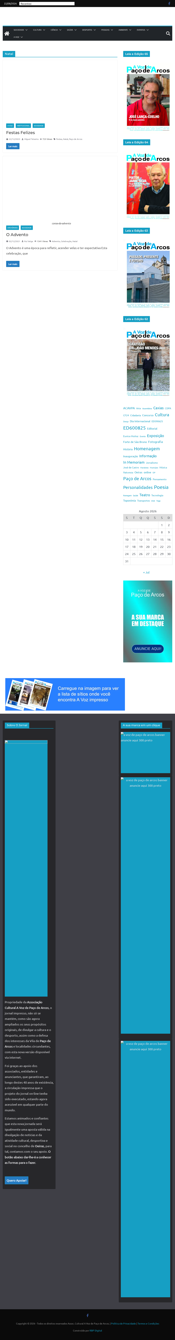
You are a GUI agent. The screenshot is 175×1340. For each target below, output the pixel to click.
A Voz (16, 37)
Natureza (128, 472)
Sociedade (19, 30)
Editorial (152, 428)
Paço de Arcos (75, 139)
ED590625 (157, 421)
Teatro (144, 494)
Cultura (37, 30)
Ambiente (123, 30)
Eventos (141, 30)
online (147, 472)
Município (154, 467)
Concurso (147, 415)
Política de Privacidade (123, 1323)
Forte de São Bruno (135, 441)
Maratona (144, 467)
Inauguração (130, 456)
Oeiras (138, 472)
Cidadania (135, 415)
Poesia (161, 487)
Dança (126, 421)
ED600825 (134, 428)
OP (154, 472)
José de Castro (131, 467)
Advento (56, 241)
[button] (26, 30)
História (128, 449)
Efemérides (13, 227)
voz (153, 500)
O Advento (17, 234)
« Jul (146, 572)
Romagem (127, 495)
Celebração (66, 241)
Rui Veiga (28, 241)
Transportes (143, 500)
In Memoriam (134, 462)
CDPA (168, 408)
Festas (59, 139)
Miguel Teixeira (31, 139)
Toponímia (129, 500)
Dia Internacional (140, 421)
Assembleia (147, 408)
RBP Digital (96, 1330)
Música (163, 467)
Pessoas (105, 30)
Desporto (87, 30)
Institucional (23, 125)
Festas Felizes (20, 132)
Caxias (158, 407)
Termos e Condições (148, 1323)
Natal (65, 139)
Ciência (54, 30)
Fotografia (155, 441)
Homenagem (147, 448)
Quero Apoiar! (16, 1180)
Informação (148, 456)
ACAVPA (129, 408)
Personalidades (138, 487)
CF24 (126, 415)
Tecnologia (157, 495)
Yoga (158, 500)
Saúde (70, 30)
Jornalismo (152, 462)
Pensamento (159, 479)
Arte (138, 408)
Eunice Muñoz (130, 436)
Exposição (155, 435)
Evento (143, 436)
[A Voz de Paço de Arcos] (7, 33)
